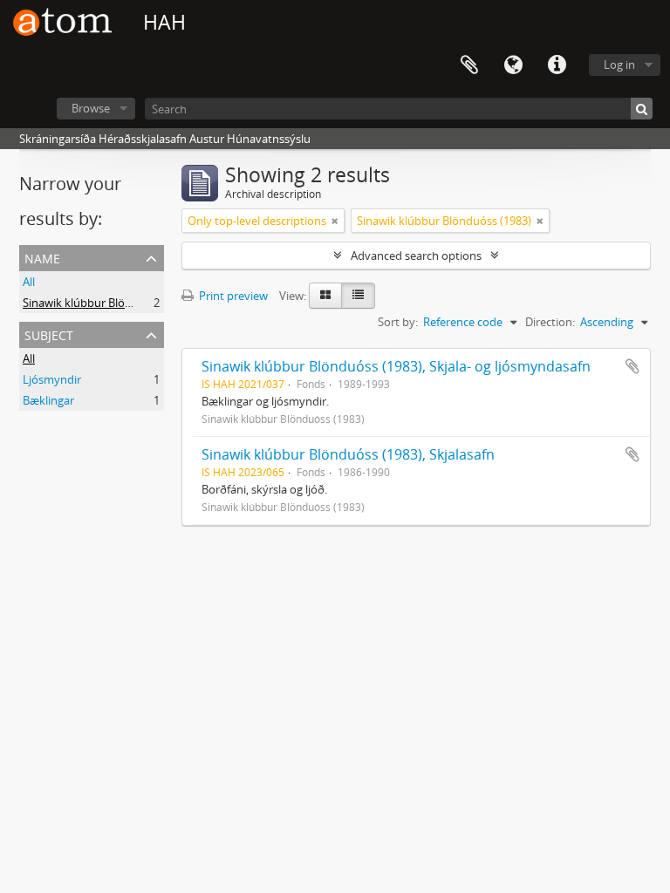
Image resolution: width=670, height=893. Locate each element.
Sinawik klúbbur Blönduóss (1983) (110, 302)
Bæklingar (48, 400)
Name (42, 257)
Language (513, 65)
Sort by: (398, 322)
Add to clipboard (632, 366)
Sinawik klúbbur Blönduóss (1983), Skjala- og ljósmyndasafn (396, 366)
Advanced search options (416, 255)
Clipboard (469, 65)
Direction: (550, 322)
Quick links (556, 65)
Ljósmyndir (52, 379)
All (29, 282)
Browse (91, 108)
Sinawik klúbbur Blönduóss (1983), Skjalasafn (348, 454)
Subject (48, 333)
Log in (619, 64)
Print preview (232, 295)
